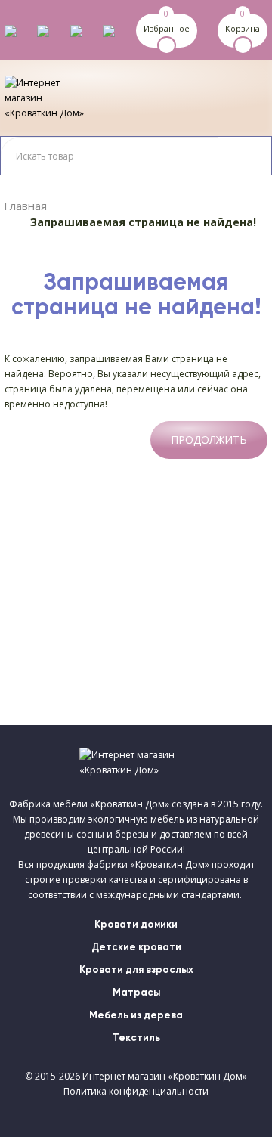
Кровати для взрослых (136, 970)
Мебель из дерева (136, 1016)
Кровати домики (136, 925)
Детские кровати (136, 948)
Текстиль (136, 1038)
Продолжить (209, 439)
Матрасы (136, 993)
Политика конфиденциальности (136, 1091)
